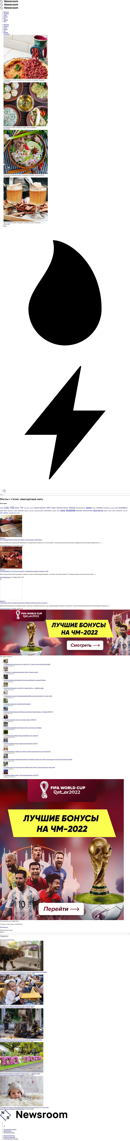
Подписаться (4, 927)
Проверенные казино (10, 1129)
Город (5, 15)
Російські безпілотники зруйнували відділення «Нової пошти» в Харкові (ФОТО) (28, 712)
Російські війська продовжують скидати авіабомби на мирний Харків (25, 680)
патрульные (47, 510)
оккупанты (31, 510)
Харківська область (62, 507)
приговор (79, 510)
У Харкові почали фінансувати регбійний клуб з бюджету (21, 735)
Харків (53, 507)
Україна (31, 507)
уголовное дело (13, 512)
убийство (5, 512)
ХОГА (49, 507)
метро (5, 510)
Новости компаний (9, 1137)
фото (19, 512)
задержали (106, 507)
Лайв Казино (7, 1131)
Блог (5, 21)
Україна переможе (40, 507)
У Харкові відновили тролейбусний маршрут (17, 704)
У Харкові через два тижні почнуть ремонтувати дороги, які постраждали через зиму (29, 767)
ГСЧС (6, 507)
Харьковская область (80, 507)
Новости (6, 12)
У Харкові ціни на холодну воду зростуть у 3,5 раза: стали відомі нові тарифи (27, 664)
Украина (6, 13)
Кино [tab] (7, 34)
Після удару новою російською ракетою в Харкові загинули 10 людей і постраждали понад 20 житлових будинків (38, 759)
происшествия (87, 510)
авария (89, 507)
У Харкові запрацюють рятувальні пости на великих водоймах (22, 727)
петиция (54, 510)
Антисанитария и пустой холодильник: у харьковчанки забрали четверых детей (24, 571)
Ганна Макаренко (5, 545)
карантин (112, 507)
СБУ (21, 507)
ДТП (12, 507)
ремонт (109, 510)
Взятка (1, 507)
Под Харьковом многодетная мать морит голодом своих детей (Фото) (21, 539)
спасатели (119, 510)
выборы (94, 507)
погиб (58, 510)
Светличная (26, 507)
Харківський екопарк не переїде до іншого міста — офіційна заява (24, 688)
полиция (70, 510)
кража (1, 510)
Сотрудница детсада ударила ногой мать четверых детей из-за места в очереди (23, 603)
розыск (113, 510)
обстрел (26, 510)
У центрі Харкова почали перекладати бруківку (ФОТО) (21, 743)
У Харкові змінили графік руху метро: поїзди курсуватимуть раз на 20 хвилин (27, 751)
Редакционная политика (11, 1139)
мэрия (15, 510)
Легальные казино (9, 1132)
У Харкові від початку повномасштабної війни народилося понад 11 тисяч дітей (28, 696)
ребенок (105, 510)
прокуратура (98, 510)
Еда (5, 18)
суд (1, 513)
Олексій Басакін (5, 609)
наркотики (21, 510)
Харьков (72, 507)
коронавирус (123, 507)
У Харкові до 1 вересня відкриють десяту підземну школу (21, 672)
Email (2, 932)
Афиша (6, 20)
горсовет (99, 507)
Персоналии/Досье (9, 1135)
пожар (62, 510)
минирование (10, 510)
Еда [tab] (5, 34)
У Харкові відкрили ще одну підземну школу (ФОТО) (20, 720)
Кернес (17, 507)
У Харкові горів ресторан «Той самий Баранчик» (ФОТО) (21, 775)
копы (116, 507)
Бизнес (6, 16)
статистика (125, 510)
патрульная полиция (38, 510)
